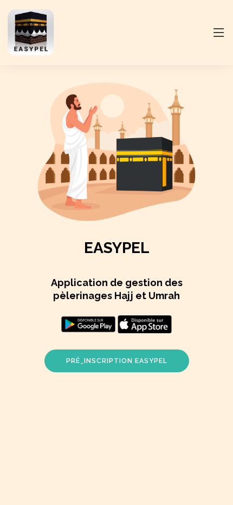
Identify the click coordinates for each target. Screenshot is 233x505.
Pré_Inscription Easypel (116, 361)
